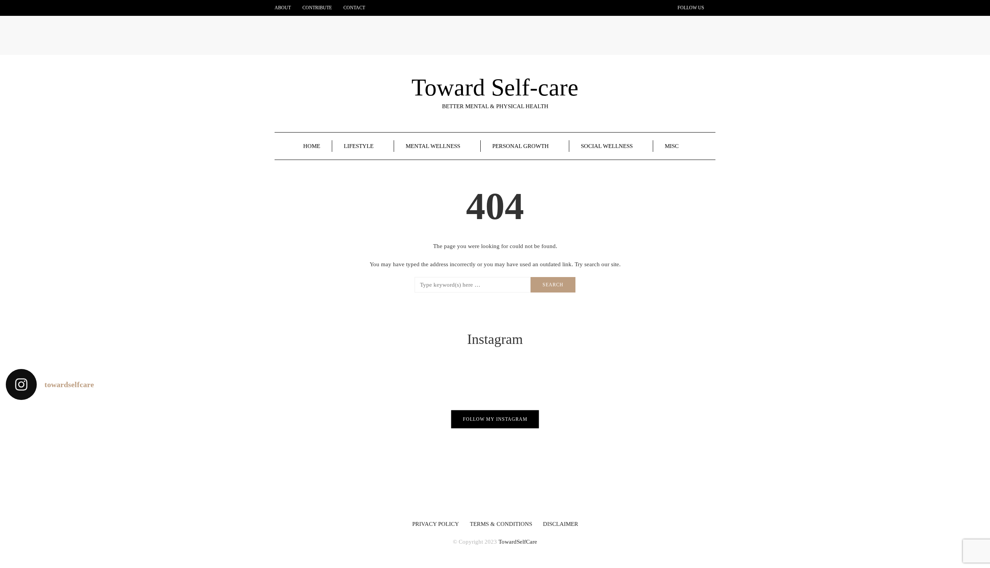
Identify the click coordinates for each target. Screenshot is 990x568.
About (283, 7)
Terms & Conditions (501, 524)
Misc (672, 146)
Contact (354, 7)
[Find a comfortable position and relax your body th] (412, 456)
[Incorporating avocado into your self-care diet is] (907, 456)
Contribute (317, 7)
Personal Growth (520, 146)
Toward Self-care (495, 87)
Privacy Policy (435, 524)
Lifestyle (359, 146)
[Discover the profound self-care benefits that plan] (742, 456)
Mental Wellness (433, 146)
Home (311, 146)
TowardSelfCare (517, 542)
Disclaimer (560, 524)
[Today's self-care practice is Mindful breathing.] (82, 456)
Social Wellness (607, 146)
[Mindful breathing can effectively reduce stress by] (247, 456)
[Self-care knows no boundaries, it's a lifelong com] (577, 456)
